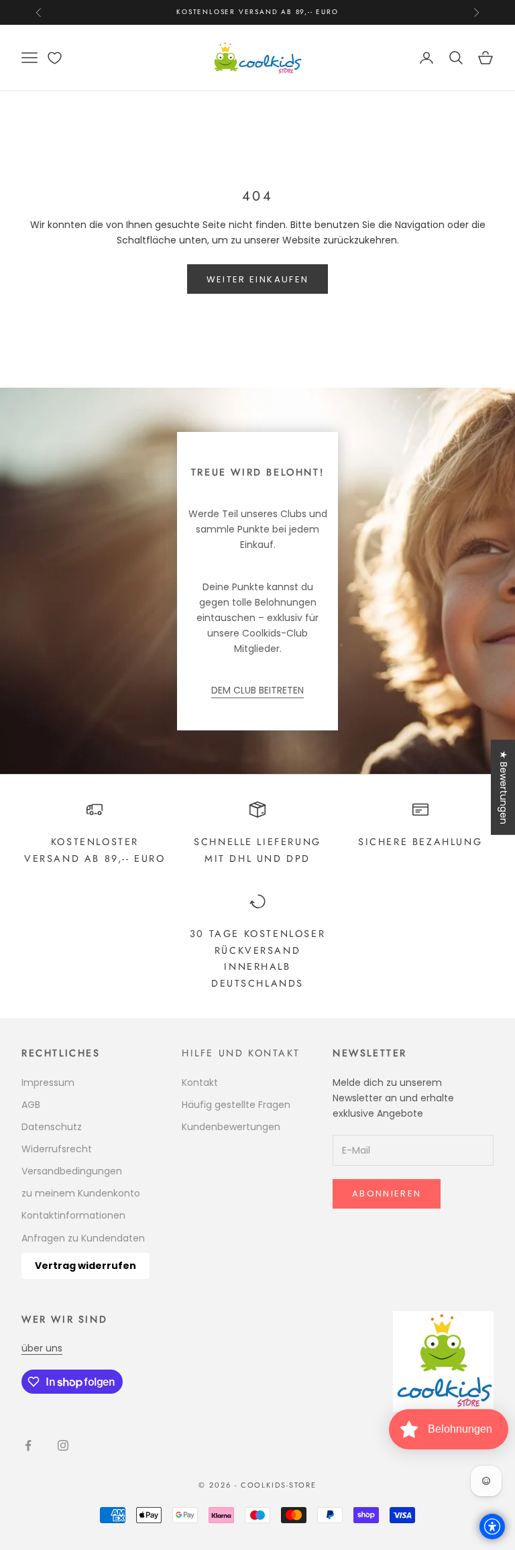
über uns (41, 1348)
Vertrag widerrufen (85, 1265)
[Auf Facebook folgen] (28, 1445)
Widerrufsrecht (56, 1149)
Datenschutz (51, 1126)
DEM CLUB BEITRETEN (257, 690)
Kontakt (200, 1082)
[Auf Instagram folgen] (63, 1445)
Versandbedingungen (71, 1171)
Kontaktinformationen (73, 1215)
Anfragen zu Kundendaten (83, 1238)
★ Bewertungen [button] (503, 787)
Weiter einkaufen (257, 279)
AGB (30, 1104)
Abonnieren (386, 1193)
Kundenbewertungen (231, 1126)
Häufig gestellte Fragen (236, 1104)
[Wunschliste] (54, 58)
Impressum (47, 1082)
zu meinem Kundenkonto (80, 1193)
